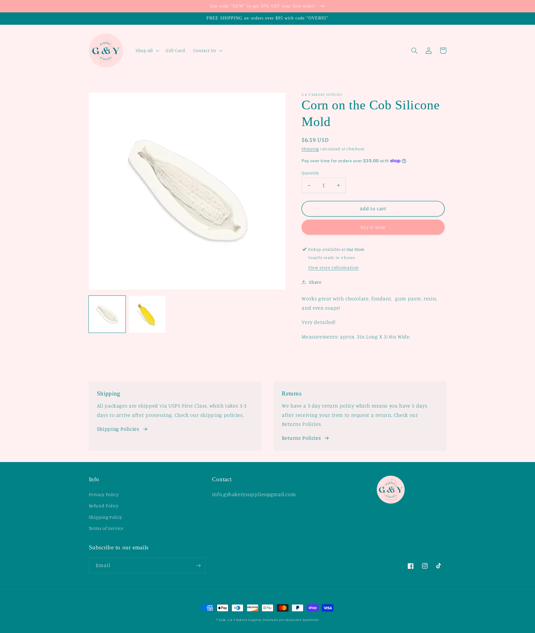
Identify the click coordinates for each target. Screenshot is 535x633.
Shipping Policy (105, 517)
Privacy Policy (104, 494)
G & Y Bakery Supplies (245, 620)
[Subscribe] (198, 565)
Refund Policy (104, 505)
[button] (147, 50)
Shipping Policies (118, 429)
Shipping (310, 148)
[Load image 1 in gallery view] (107, 314)
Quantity (310, 172)
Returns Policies (301, 438)
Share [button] (315, 282)
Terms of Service (106, 528)
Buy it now (373, 227)
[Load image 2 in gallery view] (147, 314)
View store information (333, 267)
